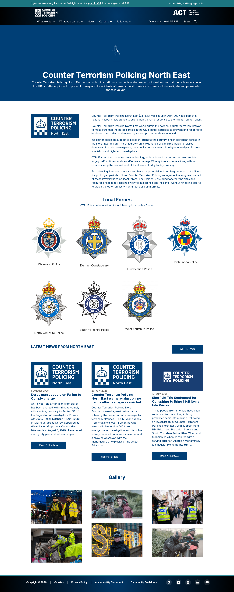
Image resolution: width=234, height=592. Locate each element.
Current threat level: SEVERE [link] (163, 21)
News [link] (91, 21)
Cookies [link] (59, 582)
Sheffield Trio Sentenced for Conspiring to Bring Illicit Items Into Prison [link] (175, 401)
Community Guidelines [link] (144, 582)
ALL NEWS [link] (187, 349)
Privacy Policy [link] (79, 582)
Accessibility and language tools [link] (186, 3)
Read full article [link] (48, 445)
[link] (94, 3)
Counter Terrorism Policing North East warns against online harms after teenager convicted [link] (116, 398)
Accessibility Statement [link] (109, 582)
